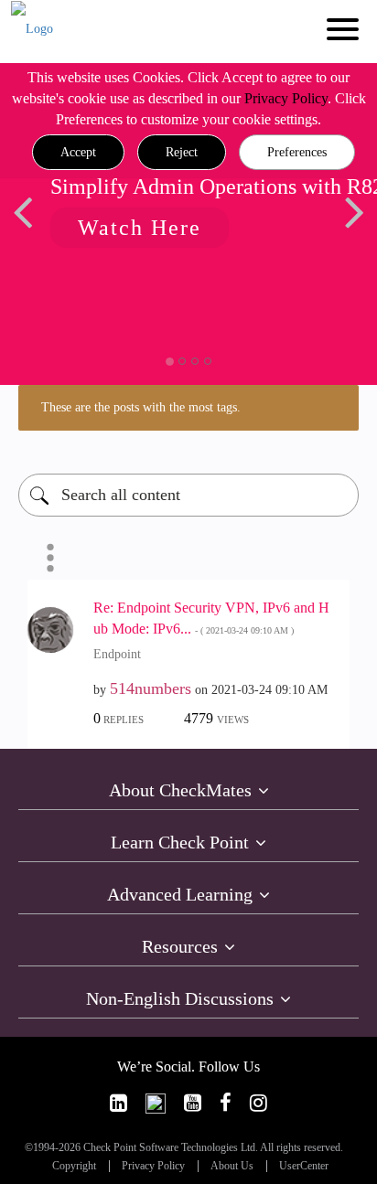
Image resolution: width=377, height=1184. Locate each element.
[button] (78, 152)
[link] (118, 1103)
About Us (231, 1166)
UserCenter (304, 1166)
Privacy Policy (286, 98)
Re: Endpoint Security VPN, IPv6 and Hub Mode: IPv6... (211, 618)
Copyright (74, 1166)
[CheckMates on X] (155, 1103)
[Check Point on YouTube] (193, 1103)
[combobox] (188, 495)
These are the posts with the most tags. (141, 407)
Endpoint (117, 654)
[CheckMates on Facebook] (225, 1103)
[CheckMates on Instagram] (258, 1103)
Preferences (297, 152)
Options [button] (50, 558)
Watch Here (139, 228)
